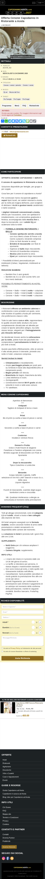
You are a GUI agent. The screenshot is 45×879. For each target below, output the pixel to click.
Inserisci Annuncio (9, 847)
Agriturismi (7, 767)
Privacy (5, 821)
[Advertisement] (22, 153)
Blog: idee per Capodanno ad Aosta (16, 797)
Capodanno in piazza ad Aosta (14, 794)
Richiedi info (34, 106)
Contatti (6, 834)
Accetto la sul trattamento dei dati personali (22, 648)
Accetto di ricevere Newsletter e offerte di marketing (20, 651)
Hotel (5, 760)
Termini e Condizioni (10, 817)
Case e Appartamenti (11, 777)
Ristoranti (6, 25)
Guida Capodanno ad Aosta (13, 790)
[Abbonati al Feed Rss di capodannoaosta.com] (12, 858)
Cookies (6, 824)
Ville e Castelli (8, 773)
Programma (6, 106)
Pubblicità (6, 841)
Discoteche (7, 770)
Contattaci (18, 115)
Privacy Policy (15, 648)
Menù (17, 106)
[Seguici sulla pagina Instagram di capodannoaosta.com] (3, 858)
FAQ (24, 106)
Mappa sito (7, 814)
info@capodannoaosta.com (19, 132)
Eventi (5, 780)
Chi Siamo (7, 807)
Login (40, 2)
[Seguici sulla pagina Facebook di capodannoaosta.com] (7, 858)
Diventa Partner (9, 838)
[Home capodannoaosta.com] (24, 9)
